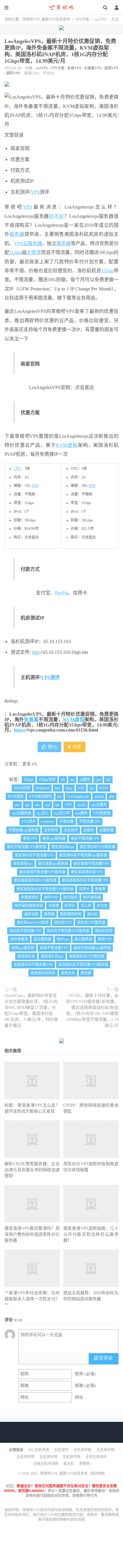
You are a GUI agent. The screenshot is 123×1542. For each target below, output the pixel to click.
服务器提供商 (71, 914)
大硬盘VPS (93, 68)
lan (59, 796)
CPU (17, 468)
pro (17, 805)
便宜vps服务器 (53, 838)
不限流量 (66, 821)
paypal (99, 796)
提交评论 (103, 1358)
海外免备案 (19, 939)
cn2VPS (100, 19)
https (19, 729)
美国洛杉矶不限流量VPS (33, 965)
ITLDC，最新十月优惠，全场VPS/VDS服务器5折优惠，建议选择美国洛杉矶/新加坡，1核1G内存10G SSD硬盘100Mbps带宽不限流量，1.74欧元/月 (92, 1010)
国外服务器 (92, 897)
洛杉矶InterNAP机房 (33, 922)
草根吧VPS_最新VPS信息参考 (61, 7)
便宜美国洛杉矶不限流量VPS (85, 880)
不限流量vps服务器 (23, 830)
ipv (92, 788)
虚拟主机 (68, 973)
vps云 (81, 805)
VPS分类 (82, 19)
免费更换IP (30, 897)
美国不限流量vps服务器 (92, 948)
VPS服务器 (101, 813)
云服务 (88, 830)
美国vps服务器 (22, 948)
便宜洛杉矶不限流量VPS (34, 855)
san (37, 805)
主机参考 (51, 830)
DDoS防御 (22, 788)
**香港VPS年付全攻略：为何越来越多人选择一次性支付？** (32, 1299)
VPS (35, 192)
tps (57, 805)
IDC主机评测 (38, 1450)
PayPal (61, 592)
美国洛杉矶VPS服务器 (86, 956)
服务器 (17, 234)
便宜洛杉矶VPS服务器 (97, 847)
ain (72, 780)
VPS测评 (50, 677)
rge (27, 805)
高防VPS (13, 73)
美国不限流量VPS (54, 948)
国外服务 (70, 897)
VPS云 (21, 243)
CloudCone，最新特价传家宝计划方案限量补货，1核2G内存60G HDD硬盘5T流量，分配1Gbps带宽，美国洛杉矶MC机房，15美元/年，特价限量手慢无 (31, 1010)
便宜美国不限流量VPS (91, 864)
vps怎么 (42, 813)
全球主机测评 (96, 1457)
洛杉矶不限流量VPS (25, 931)
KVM (103, 788)
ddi (108, 780)
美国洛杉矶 (26, 956)
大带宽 (34, 252)
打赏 (76, 747)
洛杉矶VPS (63, 922)
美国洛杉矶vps (52, 956)
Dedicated (43, 788)
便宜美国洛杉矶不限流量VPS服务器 (44, 889)
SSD (35, 486)
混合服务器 (42, 939)
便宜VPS (30, 838)
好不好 (56, 216)
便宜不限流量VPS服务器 (26, 847)
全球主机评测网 (45, 1464)
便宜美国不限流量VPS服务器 (42, 872)
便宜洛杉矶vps (62, 847)
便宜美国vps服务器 (53, 864)
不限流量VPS (89, 821)
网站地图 (97, 1473)
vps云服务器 (21, 813)
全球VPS (74, 68)
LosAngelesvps (78, 796)
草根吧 (84, 1464)
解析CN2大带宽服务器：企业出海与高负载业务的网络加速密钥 (32, 1170)
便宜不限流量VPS (85, 838)
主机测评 (71, 830)
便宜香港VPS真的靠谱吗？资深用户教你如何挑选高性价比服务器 (32, 1234)
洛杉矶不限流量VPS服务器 (68, 931)
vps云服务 (99, 805)
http (35, 652)
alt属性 (85, 780)
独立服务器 (83, 939)
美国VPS (111, 68)
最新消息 (31, 914)
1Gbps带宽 (47, 780)
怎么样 (86, 906)
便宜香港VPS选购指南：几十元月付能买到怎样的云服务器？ (91, 1234)
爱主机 (68, 1464)
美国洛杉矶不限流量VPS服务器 (83, 965)
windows (47, 821)
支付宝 (102, 906)
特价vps (63, 939)
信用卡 (84, 889)
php (111, 796)
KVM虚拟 (67, 445)
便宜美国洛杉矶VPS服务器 (35, 880)
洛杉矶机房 (104, 931)
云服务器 (106, 830)
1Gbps (15, 252)
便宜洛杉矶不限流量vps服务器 (83, 855)
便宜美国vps (23, 864)
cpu (98, 780)
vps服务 (81, 813)
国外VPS (51, 897)
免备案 (31, 719)
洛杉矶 (92, 914)
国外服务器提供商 (28, 906)
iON (81, 788)
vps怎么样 (62, 813)
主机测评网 (82, 1450)
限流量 (86, 973)
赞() (52, 747)
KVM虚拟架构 (40, 796)
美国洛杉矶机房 (43, 973)
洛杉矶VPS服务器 (91, 922)
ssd (47, 805)
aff (63, 780)
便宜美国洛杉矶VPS (87, 872)
